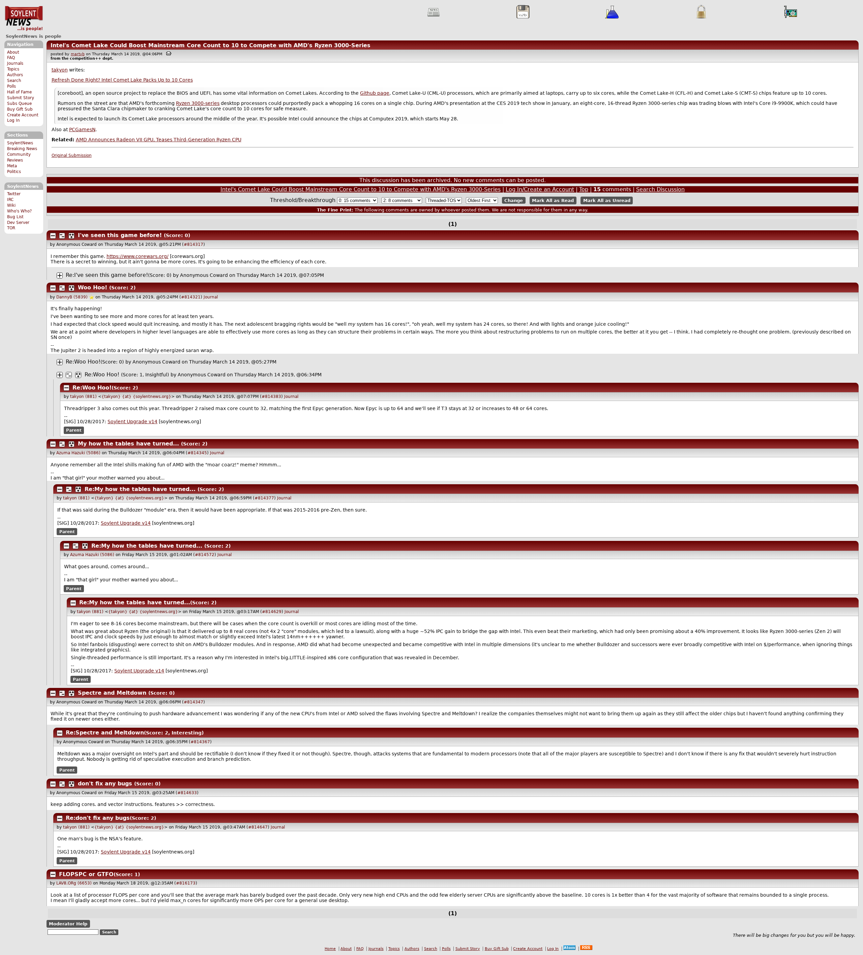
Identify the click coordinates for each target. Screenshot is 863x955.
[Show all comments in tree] (71, 236)
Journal (211, 297)
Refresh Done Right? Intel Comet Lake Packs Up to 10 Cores (122, 80)
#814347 (193, 702)
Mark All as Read (553, 200)
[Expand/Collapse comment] (53, 236)
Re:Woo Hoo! (83, 361)
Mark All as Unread (606, 200)
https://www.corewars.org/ (138, 256)
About (13, 52)
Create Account (22, 115)
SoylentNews (23, 18)
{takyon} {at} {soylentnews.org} (136, 396)
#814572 (204, 554)
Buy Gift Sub (20, 109)
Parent (74, 430)
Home (330, 949)
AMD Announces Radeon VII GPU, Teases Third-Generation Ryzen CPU (158, 139)
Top (583, 189)
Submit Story (20, 97)
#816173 (186, 883)
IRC (10, 199)
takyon (60, 70)
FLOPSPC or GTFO (86, 874)
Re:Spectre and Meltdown (105, 732)
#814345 (197, 453)
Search (14, 80)
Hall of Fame (19, 92)
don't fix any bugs (105, 783)
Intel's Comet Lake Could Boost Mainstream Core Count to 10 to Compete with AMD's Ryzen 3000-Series (210, 45)
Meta (12, 166)
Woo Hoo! (92, 287)
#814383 (271, 396)
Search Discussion (660, 189)
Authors (15, 75)
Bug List (15, 216)
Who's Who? (19, 211)
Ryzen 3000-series (197, 103)
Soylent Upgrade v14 (132, 421)
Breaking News (22, 148)
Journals (15, 63)
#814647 (258, 827)
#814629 (271, 611)
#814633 (187, 792)
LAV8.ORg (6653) (74, 883)
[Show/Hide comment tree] (62, 236)
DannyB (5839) (72, 297)
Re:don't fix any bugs (98, 818)
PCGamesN (82, 129)
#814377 (264, 498)
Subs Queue (19, 103)
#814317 (193, 244)
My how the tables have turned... (128, 443)
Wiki (11, 205)
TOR (11, 228)
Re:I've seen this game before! (107, 275)
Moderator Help (68, 923)
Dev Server (18, 222)
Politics (14, 171)
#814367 (200, 742)
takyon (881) (83, 396)
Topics (13, 69)
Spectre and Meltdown (112, 693)
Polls (11, 86)
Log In (13, 120)
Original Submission (72, 155)
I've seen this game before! (120, 235)
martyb (78, 54)
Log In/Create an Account (540, 189)
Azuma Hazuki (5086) (78, 453)
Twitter (14, 194)
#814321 (191, 297)
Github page (374, 93)
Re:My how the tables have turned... (140, 489)
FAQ (11, 57)
